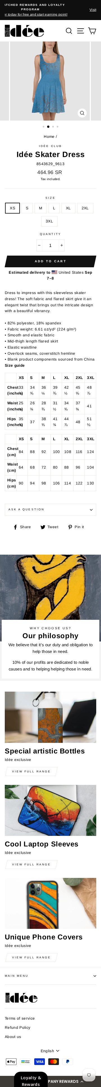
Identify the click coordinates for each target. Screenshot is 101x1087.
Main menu (17, 975)
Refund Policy (17, 1027)
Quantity (50, 234)
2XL (85, 208)
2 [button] (48, 127)
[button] (50, 1081)
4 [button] (58, 127)
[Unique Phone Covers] (50, 903)
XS (12, 208)
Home (49, 136)
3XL (49, 221)
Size (50, 197)
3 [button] (53, 127)
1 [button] (44, 127)
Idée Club (50, 146)
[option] (50, 8)
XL (68, 208)
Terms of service (20, 1018)
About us (13, 1037)
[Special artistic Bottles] (50, 717)
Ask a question (26, 509)
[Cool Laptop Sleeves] (50, 810)
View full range (31, 771)
